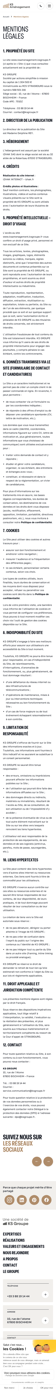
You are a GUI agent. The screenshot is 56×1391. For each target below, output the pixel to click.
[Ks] (16, 5)
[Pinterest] (34, 1200)
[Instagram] (9, 1200)
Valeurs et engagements (23, 1246)
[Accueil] (15, 1221)
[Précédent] (37, 1161)
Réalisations (14, 1240)
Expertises (12, 1234)
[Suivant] (48, 1161)
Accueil (6, 17)
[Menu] (49, 5)
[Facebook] (46, 1200)
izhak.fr (29, 179)
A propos (10, 1258)
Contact (10, 1265)
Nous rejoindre (16, 1252)
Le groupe (11, 1271)
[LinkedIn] (22, 1200)
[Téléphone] (40, 5)
